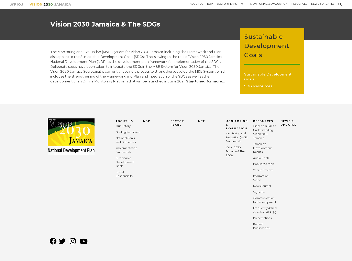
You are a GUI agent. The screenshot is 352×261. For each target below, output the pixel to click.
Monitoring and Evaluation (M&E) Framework (237, 137)
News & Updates (322, 3)
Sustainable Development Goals (125, 162)
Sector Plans (227, 3)
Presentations (262, 218)
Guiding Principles (127, 132)
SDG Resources (258, 86)
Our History (123, 126)
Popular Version (263, 163)
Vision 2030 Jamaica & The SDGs (235, 151)
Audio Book (261, 158)
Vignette (259, 192)
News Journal (262, 186)
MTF (243, 3)
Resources (299, 3)
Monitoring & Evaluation (268, 3)
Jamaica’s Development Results (262, 147)
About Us (196, 3)
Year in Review (263, 170)
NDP (210, 3)
